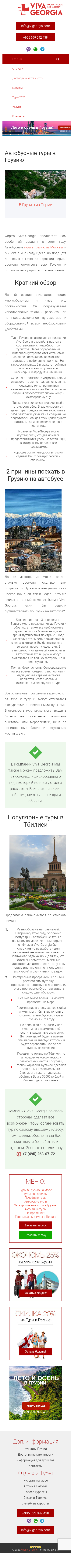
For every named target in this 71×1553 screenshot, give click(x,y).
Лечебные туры (35, 1197)
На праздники (35, 1213)
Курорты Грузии (35, 1449)
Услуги (16, 107)
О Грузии (18, 68)
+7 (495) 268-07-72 (38, 1153)
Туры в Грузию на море (35, 1190)
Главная (17, 59)
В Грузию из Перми (35, 204)
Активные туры (35, 1209)
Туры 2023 (19, 97)
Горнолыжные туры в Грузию (35, 1217)
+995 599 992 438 (35, 37)
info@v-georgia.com (35, 26)
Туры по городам (35, 1194)
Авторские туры (35, 1201)
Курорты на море (35, 1480)
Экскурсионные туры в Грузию (35, 1205)
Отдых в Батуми (35, 1486)
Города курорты (35, 1492)
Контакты (18, 116)
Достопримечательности (28, 78)
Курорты (18, 87)
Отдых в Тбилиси (35, 1497)
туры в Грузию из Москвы (43, 247)
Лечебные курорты (35, 1503)
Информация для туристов (35, 1460)
